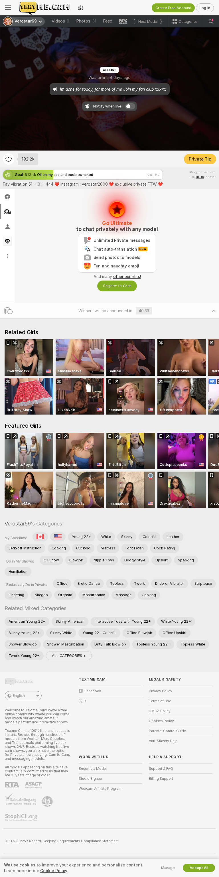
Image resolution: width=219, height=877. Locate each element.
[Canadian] (40, 536)
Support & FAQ (161, 769)
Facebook (92, 691)
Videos (60, 21)
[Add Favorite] (8, 159)
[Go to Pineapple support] (48, 801)
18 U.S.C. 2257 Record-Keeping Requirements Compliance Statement (62, 841)
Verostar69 (18, 524)
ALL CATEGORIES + (69, 655)
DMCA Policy (160, 711)
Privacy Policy (160, 691)
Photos (86, 21)
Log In (205, 8)
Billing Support (161, 779)
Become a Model (93, 769)
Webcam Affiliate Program (100, 789)
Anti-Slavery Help (163, 741)
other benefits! (127, 276)
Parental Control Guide (167, 731)
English (19, 696)
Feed (107, 21)
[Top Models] (80, 7)
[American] (58, 536)
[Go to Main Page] (44, 7)
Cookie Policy (53, 870)
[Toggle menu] (8, 7)
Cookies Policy (161, 721)
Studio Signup (90, 779)
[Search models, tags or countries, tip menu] (211, 21)
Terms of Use (160, 701)
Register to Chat (117, 286)
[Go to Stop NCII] (21, 817)
